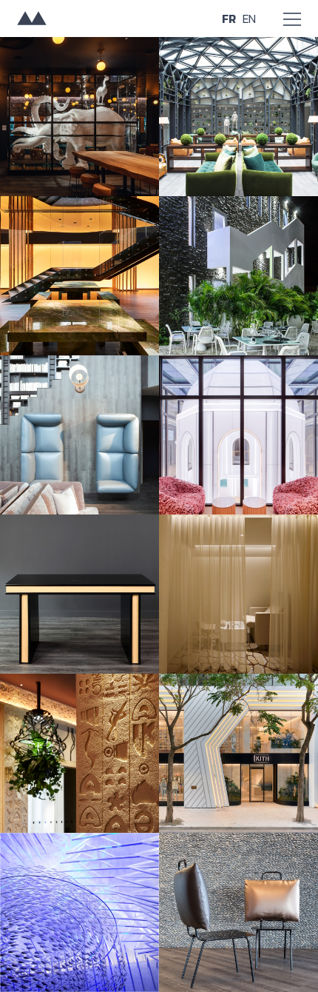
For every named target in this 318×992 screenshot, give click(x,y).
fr (229, 19)
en (249, 19)
